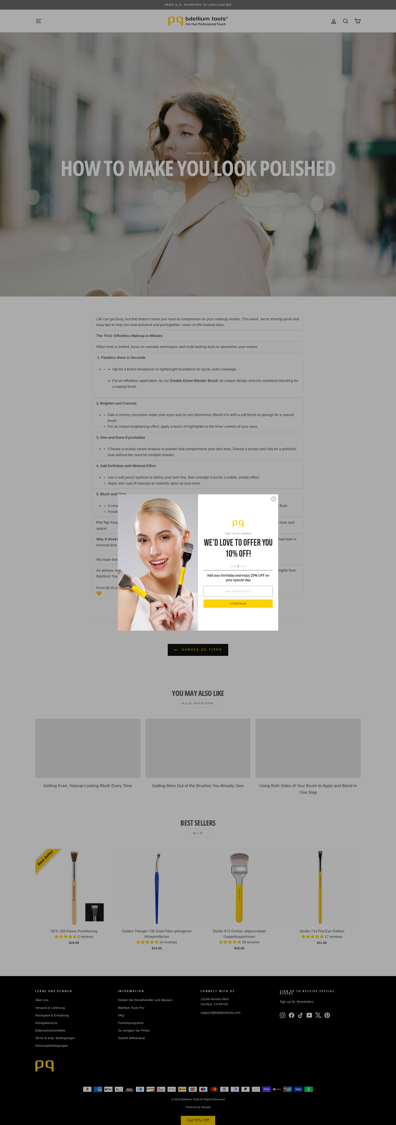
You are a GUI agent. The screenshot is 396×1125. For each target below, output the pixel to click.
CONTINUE (238, 603)
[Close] (273, 499)
